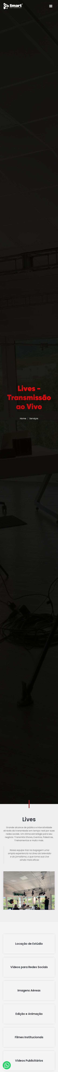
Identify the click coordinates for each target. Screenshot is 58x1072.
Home (23, 418)
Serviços (33, 418)
